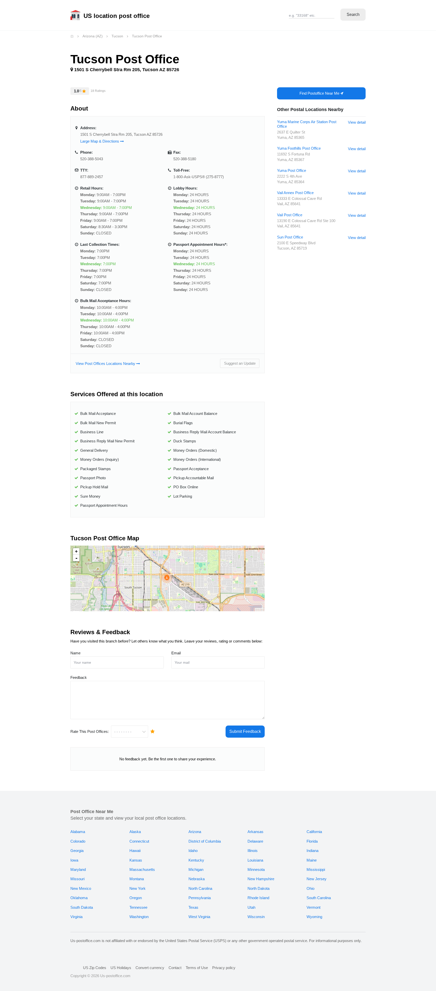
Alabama (77, 831)
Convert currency (149, 968)
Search (353, 14)
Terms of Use (197, 968)
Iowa (74, 860)
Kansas (135, 860)
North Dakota (258, 888)
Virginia (76, 917)
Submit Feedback (245, 731)
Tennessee (138, 907)
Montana (136, 879)
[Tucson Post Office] (166, 577)
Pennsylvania (199, 898)
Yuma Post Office (291, 170)
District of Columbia (204, 841)
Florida (312, 841)
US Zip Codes (94, 968)
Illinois (253, 850)
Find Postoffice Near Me (319, 93)
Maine (312, 860)
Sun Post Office (290, 237)
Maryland (78, 869)
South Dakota (81, 907)
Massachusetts (142, 869)
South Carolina (319, 898)
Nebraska (196, 879)
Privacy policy (223, 968)
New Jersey (316, 879)
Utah (251, 907)
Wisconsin (256, 917)
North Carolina (200, 888)
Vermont (313, 907)
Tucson (117, 36)
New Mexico (80, 888)
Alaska (135, 831)
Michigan (195, 869)
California (314, 831)
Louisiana (255, 860)
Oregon (135, 898)
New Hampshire (261, 879)
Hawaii (135, 850)
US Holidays (121, 968)
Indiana (312, 850)
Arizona (194, 831)
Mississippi (316, 869)
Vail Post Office (289, 215)
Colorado (77, 841)
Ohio (310, 888)
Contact (175, 968)
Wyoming (314, 917)
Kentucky (196, 860)
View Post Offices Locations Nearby (106, 363)
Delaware (255, 841)
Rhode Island (258, 898)
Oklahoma (79, 898)
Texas (193, 907)
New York (137, 888)
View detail (357, 122)
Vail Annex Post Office (295, 193)
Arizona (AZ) (93, 36)
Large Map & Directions (100, 141)
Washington (139, 917)
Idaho (193, 850)
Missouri (77, 879)
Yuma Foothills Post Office (299, 148)
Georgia (77, 850)
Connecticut (139, 841)
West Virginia (199, 917)
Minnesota (256, 869)
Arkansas (255, 831)
